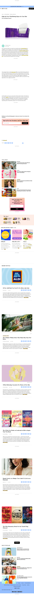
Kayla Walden (6, 387)
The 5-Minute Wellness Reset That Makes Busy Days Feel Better (17, 338)
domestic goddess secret (23, 50)
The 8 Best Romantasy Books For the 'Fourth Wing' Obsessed (15, 527)
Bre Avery (5, 290)
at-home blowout (24, 48)
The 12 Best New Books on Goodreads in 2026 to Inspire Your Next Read (17, 431)
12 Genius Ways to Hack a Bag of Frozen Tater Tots (10, 219)
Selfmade (3, 241)
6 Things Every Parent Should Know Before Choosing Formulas (23, 163)
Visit (5, 249)
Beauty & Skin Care (13, 14)
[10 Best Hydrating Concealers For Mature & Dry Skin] (17, 373)
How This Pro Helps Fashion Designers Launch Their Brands (24, 172)
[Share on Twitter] (8, 143)
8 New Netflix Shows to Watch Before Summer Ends (19, 222)
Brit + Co (5, 482)
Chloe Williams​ (6, 434)
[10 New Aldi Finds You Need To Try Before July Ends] (17, 276)
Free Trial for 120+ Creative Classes (16, 6)
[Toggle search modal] (27, 8)
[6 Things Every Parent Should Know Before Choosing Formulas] (9, 165)
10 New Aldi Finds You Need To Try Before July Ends (16, 288)
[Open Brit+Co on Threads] (18, 591)
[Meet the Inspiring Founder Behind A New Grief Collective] (9, 183)
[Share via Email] (10, 143)
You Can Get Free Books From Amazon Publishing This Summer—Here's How (24, 190)
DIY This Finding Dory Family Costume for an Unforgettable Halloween (24, 577)
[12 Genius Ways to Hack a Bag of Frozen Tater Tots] (5, 219)
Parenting (18, 557)
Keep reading (26, 297)
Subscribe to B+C (16, 241)
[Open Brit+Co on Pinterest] (14, 591)
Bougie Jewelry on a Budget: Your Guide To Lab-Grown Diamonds (17, 479)
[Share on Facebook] (5, 143)
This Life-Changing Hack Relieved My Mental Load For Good (23, 559)
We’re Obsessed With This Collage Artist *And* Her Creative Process (24, 568)
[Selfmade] (6, 235)
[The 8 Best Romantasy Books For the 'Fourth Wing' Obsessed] (17, 515)
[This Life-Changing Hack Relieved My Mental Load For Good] (9, 561)
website (7, 97)
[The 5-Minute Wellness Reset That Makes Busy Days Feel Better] (17, 323)
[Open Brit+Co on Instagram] (15, 591)
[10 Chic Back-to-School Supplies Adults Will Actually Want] (5, 222)
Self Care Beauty (6, 14)
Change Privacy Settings (17, 586)
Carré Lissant (13, 72)
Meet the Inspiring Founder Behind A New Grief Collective (24, 181)
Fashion (18, 170)
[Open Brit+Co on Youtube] (17, 591)
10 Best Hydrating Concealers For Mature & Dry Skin (16, 385)
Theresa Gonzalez (6, 341)
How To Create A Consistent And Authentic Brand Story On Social (23, 549)
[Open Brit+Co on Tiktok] (20, 591)
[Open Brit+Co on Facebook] (12, 591)
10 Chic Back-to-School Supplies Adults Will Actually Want (9, 222)
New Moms (18, 161)
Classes (24, 241)
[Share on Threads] (12, 143)
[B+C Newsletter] (17, 235)
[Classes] (28, 235)
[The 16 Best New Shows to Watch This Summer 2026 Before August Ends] (24, 219)
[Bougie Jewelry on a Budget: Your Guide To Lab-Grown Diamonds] (17, 467)
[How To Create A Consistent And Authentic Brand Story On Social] (9, 551)
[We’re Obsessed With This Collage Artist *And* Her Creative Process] (9, 570)
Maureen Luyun (8, 45)
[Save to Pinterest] (7, 143)
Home (3, 14)
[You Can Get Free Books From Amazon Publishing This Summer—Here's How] (9, 192)
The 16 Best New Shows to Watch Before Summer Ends (28, 219)
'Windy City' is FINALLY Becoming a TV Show (19, 219)
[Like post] (23, 143)
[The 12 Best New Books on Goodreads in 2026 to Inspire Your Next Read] (17, 419)
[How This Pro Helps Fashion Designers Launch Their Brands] (9, 174)
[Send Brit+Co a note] (21, 591)
